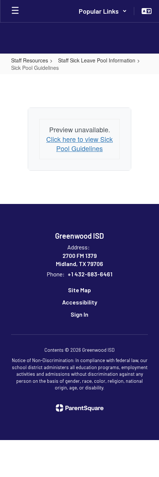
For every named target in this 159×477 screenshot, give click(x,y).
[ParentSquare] (79, 407)
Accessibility (79, 302)
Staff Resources (29, 60)
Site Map (79, 289)
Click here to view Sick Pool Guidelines (79, 143)
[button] (102, 11)
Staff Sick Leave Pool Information (96, 60)
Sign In (79, 314)
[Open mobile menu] (15, 11)
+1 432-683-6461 (90, 273)
